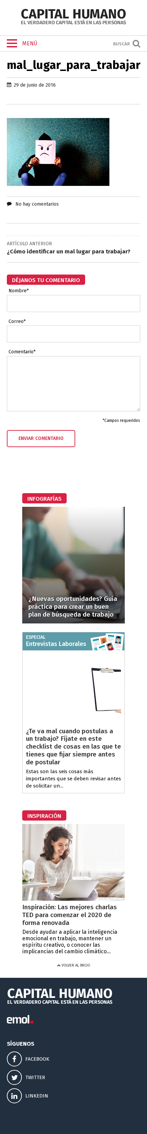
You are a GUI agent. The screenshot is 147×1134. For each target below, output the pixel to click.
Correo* (17, 321)
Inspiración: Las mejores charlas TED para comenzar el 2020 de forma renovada (69, 915)
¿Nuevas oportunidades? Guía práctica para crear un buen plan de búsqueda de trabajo (72, 606)
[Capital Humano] (73, 23)
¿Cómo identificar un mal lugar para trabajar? (68, 251)
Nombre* (19, 291)
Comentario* (22, 352)
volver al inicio (75, 965)
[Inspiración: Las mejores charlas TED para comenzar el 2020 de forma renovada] (73, 899)
